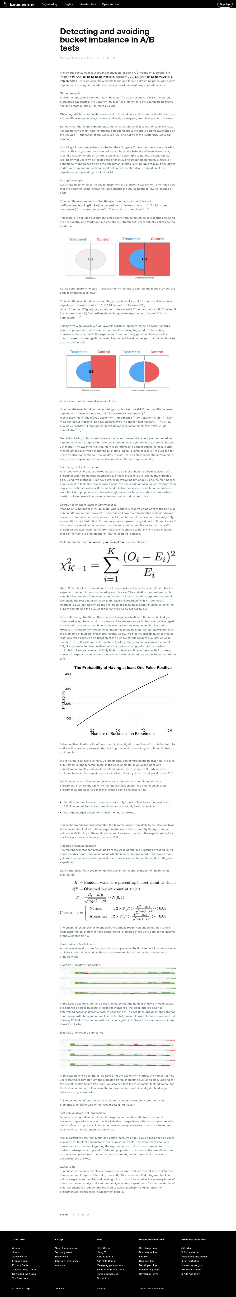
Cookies (59, 1288)
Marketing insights (191, 1265)
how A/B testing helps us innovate (92, 76)
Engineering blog (149, 1269)
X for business (189, 1252)
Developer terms (148, 1273)
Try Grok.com (20, 1278)
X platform (18, 1239)
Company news (64, 1252)
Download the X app (24, 1273)
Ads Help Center (106, 1260)
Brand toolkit (62, 1256)
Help (100, 1239)
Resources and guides (194, 1256)
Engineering (49, 4)
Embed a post (20, 1260)
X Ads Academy (190, 1273)
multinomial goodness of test (106, 542)
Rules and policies (107, 1273)
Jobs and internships (67, 1260)
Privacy (101, 1288)
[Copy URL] (113, 58)
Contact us (103, 1278)
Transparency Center (24, 1269)
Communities (146, 1260)
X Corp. (59, 1239)
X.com (16, 1247)
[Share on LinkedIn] (107, 58)
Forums (143, 1256)
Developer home (148, 1247)
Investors (60, 1265)
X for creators (105, 1256)
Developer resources (152, 1239)
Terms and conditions (151, 1288)
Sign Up (225, 4)
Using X (101, 1252)
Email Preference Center (111, 1269)
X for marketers (190, 1260)
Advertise (186, 1247)
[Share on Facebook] (102, 58)
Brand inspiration (191, 1269)
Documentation (148, 1252)
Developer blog (148, 1265)
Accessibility (19, 1256)
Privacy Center (21, 1265)
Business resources (193, 1239)
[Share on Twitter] (98, 58)
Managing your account (110, 1265)
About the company (66, 1247)
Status (16, 1252)
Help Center (104, 1247)
